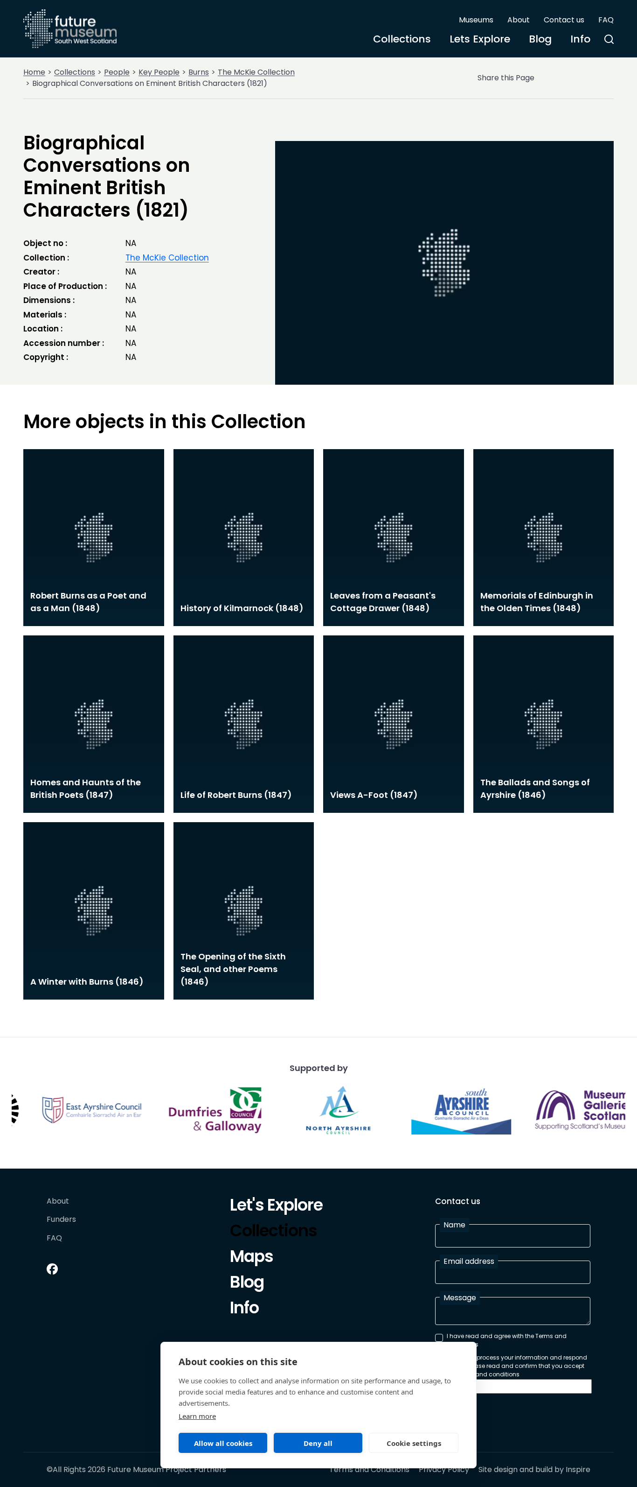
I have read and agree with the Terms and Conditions (507, 1340)
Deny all (318, 1443)
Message (459, 1297)
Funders (61, 1220)
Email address (468, 1261)
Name (454, 1224)
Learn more (197, 1416)
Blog (540, 39)
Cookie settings (414, 1443)
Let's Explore (276, 1206)
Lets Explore (480, 39)
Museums (476, 19)
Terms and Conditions (369, 1469)
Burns (198, 72)
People (117, 72)
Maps (251, 1258)
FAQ (606, 19)
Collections (402, 39)
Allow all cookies (223, 1443)
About (518, 19)
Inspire (578, 1469)
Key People (159, 72)
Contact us (564, 19)
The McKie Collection (256, 72)
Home (34, 72)
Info (580, 39)
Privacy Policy (444, 1469)
